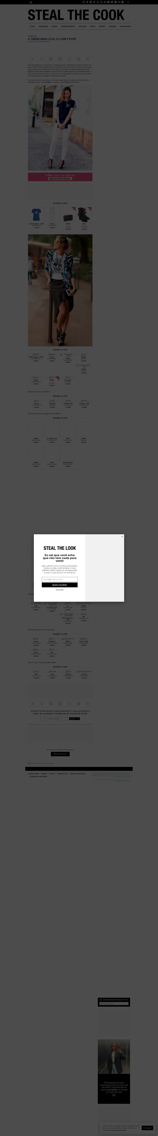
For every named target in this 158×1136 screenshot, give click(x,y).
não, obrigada (59, 589)
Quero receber (59, 585)
